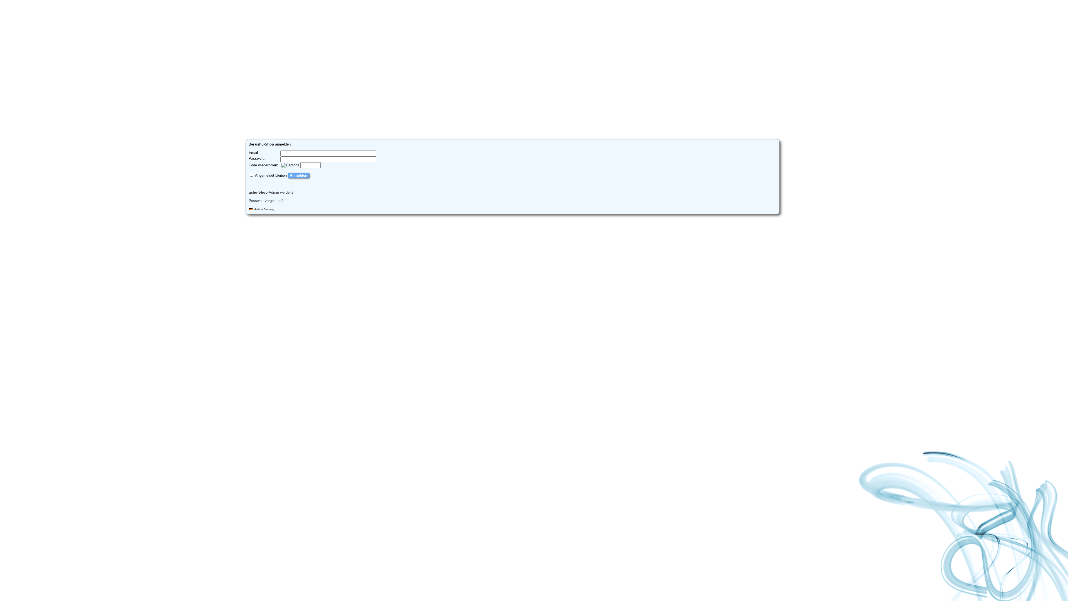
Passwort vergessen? (266, 201)
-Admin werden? (271, 192)
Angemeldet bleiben (270, 175)
